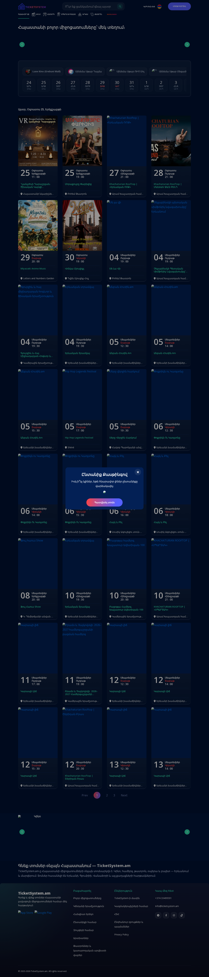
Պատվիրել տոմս (104, 502)
